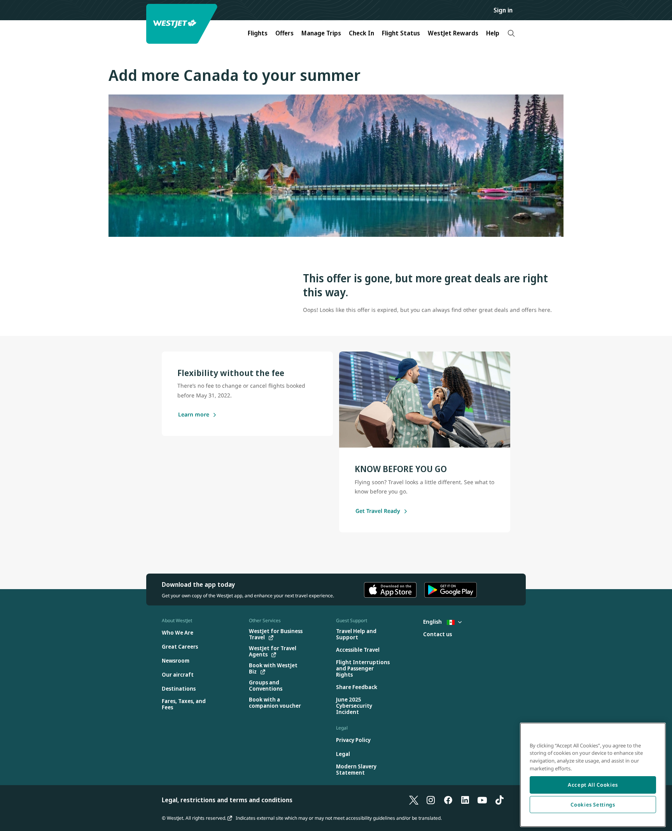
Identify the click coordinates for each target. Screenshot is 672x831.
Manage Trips (321, 33)
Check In (361, 33)
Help (492, 33)
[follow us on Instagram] (431, 800)
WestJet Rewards (453, 33)
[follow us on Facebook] (448, 800)
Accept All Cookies (593, 784)
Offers (284, 33)
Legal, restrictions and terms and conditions (227, 800)
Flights (258, 33)
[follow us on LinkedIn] (465, 800)
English (433, 621)
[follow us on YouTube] (482, 800)
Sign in (503, 10)
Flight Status (401, 33)
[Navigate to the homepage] (182, 24)
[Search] (511, 33)
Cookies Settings (592, 804)
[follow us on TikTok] (499, 800)
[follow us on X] (413, 800)
